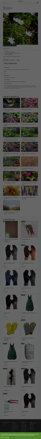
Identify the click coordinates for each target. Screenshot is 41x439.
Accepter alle (12, 437)
